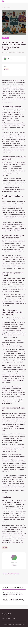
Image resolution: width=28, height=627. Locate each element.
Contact (13, 618)
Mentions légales (5, 618)
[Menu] (25, 1)
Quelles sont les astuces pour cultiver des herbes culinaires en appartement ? (13, 600)
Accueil (3, 7)
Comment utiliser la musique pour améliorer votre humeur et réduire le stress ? (13, 594)
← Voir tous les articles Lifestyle (10, 574)
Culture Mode (6, 614)
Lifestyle (8, 7)
